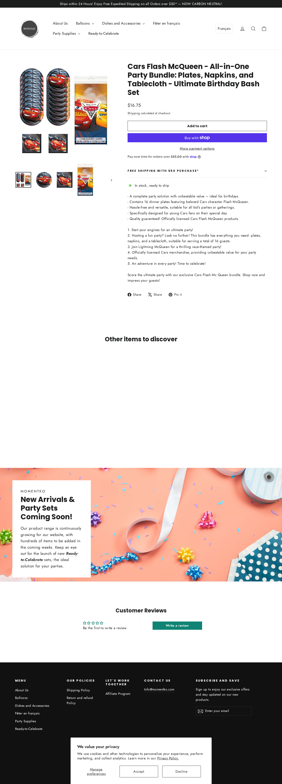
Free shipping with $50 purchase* (163, 171)
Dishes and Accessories (122, 23)
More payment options (197, 148)
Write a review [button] (177, 625)
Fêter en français (166, 23)
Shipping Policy (78, 690)
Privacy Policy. (168, 758)
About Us (60, 23)
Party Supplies (65, 33)
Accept (138, 771)
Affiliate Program (117, 693)
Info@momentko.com (159, 689)
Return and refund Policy (80, 700)
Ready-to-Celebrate (103, 33)
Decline (181, 771)
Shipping (134, 113)
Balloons (83, 23)
